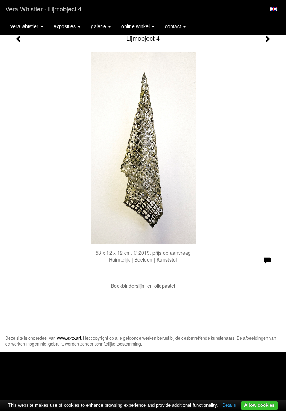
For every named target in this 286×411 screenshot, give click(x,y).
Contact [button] (173, 26)
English (274, 9)
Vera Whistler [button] (25, 26)
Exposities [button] (65, 26)
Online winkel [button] (136, 26)
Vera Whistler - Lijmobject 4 (43, 8)
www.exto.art (69, 338)
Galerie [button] (99, 26)
